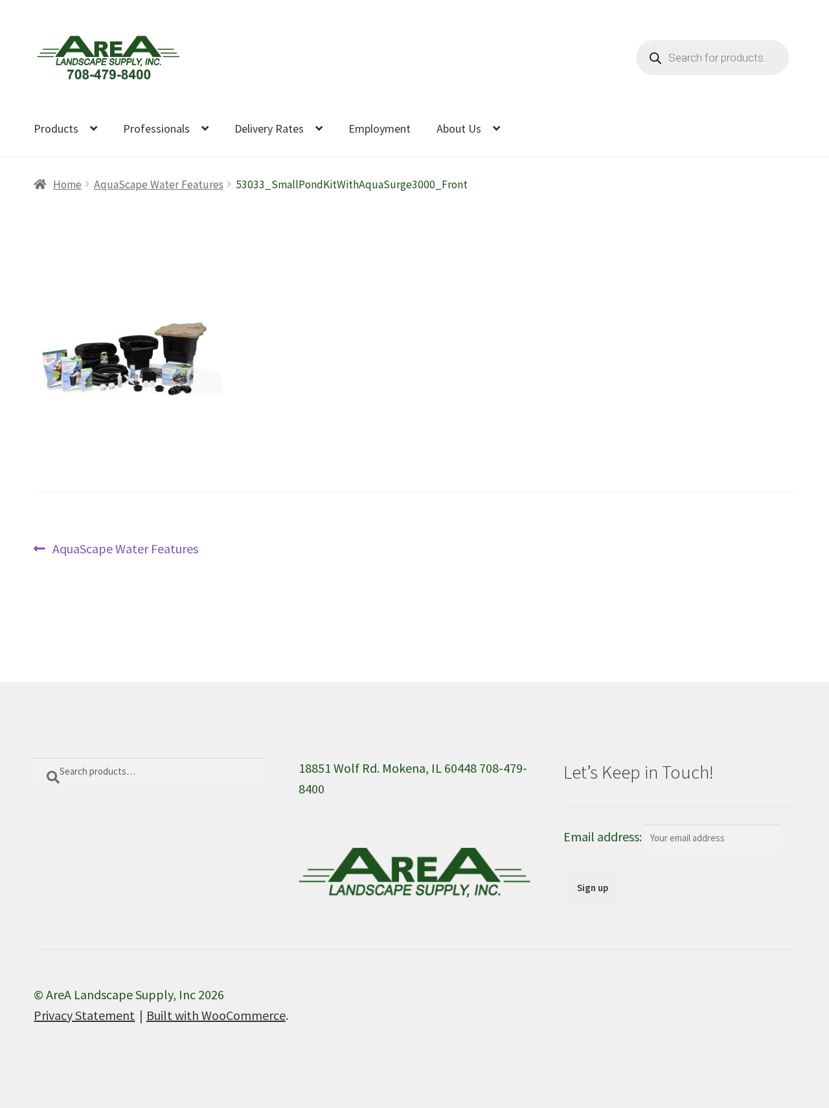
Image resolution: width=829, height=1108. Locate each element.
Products (56, 128)
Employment (379, 128)
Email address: (603, 836)
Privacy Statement (84, 1015)
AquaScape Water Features (158, 184)
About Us (459, 128)
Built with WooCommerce (216, 1015)
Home (67, 184)
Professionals (156, 128)
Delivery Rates (269, 128)
